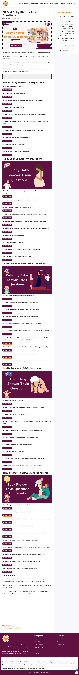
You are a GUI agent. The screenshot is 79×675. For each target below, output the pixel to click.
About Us (69, 3)
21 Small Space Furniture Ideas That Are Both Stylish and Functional (68, 41)
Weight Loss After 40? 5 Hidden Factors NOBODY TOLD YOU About (67, 19)
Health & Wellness (23, 3)
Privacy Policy (60, 644)
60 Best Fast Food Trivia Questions (12, 627)
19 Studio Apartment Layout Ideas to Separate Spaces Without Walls (68, 34)
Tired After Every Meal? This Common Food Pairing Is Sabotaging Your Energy (68, 26)
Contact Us (60, 639)
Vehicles (63, 3)
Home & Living (34, 3)
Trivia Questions (54, 3)
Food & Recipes (44, 3)
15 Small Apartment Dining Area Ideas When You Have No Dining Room (68, 48)
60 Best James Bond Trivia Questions (13, 628)
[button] (75, 3)
